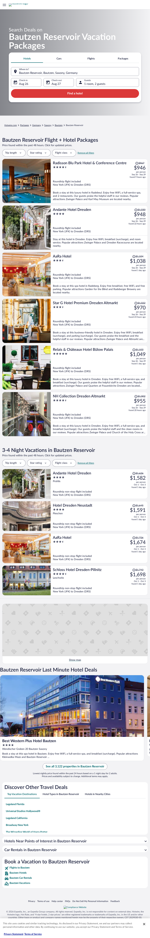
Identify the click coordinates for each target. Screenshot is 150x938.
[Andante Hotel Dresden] (99, 227)
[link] (75, 868)
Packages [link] (24, 125)
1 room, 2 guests (94, 83)
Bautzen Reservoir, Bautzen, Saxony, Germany (48, 73)
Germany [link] (36, 125)
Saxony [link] (47, 125)
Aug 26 (23, 83)
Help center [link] (57, 901)
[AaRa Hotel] (99, 274)
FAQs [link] (67, 901)
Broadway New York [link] (17, 825)
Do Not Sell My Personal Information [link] (90, 901)
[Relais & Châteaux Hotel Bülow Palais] (99, 367)
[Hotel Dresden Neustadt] (99, 516)
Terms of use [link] (43, 901)
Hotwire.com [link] (10, 125)
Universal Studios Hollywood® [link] (23, 811)
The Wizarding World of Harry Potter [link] (26, 832)
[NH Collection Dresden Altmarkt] (99, 414)
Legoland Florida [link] (15, 804)
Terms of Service (33, 934)
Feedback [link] (115, 901)
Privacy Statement (13, 934)
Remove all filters (86, 153)
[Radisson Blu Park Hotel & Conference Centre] (99, 181)
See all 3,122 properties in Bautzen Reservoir (75, 766)
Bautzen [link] (59, 125)
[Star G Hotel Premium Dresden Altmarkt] (99, 321)
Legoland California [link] (16, 818)
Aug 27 (56, 83)
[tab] (27, 59)
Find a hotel (75, 93)
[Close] (144, 924)
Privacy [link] (31, 901)
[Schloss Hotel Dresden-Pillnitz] (99, 580)
